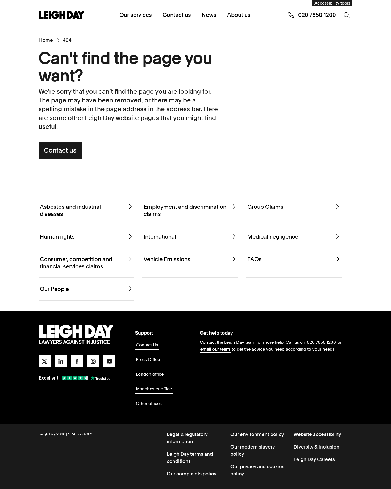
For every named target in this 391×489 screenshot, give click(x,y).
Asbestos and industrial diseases (70, 210)
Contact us (177, 14)
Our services (135, 14)
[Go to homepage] (76, 334)
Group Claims (265, 206)
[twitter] (45, 361)
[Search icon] (346, 15)
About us (239, 14)
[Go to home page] (62, 15)
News (209, 14)
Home (46, 40)
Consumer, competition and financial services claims (76, 263)
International (160, 236)
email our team (215, 349)
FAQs (254, 259)
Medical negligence (272, 236)
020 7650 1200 (321, 342)
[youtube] (109, 361)
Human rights (57, 236)
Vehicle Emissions (167, 259)
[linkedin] (61, 361)
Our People (54, 289)
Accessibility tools (332, 3)
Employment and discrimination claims (185, 210)
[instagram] (93, 361)
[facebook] (77, 361)
